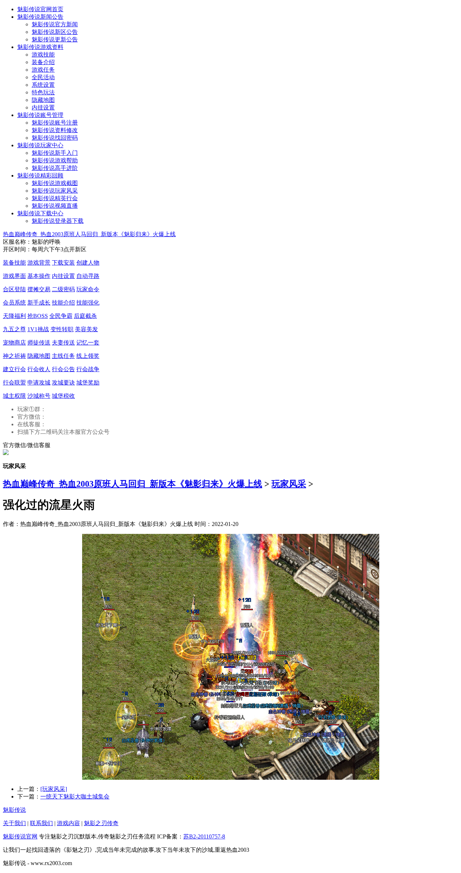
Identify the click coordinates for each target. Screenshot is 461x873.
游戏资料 (40, 47)
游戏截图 (55, 183)
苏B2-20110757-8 (204, 836)
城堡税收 (63, 396)
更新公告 (55, 39)
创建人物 (87, 263)
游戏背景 (38, 263)
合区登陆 (14, 289)
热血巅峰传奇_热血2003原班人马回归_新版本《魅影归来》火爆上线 (89, 234)
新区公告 (55, 32)
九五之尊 (14, 329)
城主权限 (14, 396)
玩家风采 (55, 191)
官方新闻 (55, 24)
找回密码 (55, 138)
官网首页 (40, 9)
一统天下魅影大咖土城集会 (74, 796)
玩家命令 (87, 289)
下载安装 (63, 263)
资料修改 (55, 130)
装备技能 (14, 263)
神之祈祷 (14, 356)
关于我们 (14, 823)
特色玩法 (43, 92)
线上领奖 (87, 356)
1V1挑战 (38, 329)
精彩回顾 (40, 175)
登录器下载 (58, 221)
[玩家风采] (53, 789)
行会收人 (38, 369)
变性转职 (61, 329)
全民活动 (43, 77)
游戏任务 (43, 70)
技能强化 (87, 303)
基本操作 (38, 276)
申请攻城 (38, 382)
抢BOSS (37, 316)
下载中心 (40, 213)
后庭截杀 (85, 316)
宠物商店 (14, 342)
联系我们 (41, 823)
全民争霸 (60, 316)
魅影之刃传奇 (101, 823)
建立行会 (14, 369)
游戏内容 (68, 823)
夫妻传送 (63, 342)
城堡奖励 (87, 382)
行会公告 (63, 369)
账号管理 (40, 115)
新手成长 (38, 303)
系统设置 (43, 85)
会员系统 (14, 303)
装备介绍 (43, 62)
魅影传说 (14, 810)
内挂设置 (43, 107)
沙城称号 (38, 396)
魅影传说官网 (20, 836)
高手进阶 (55, 168)
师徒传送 (38, 342)
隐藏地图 (43, 100)
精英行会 (55, 198)
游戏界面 (14, 276)
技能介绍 (63, 303)
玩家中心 (40, 145)
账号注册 (55, 123)
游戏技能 (43, 54)
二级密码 (63, 289)
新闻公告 (40, 17)
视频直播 (55, 206)
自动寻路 (87, 276)
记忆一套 (87, 342)
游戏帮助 (55, 160)
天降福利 (14, 316)
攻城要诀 (63, 382)
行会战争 (87, 369)
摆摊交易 (38, 289)
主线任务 (63, 356)
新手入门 (55, 153)
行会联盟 (14, 382)
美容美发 (86, 329)
